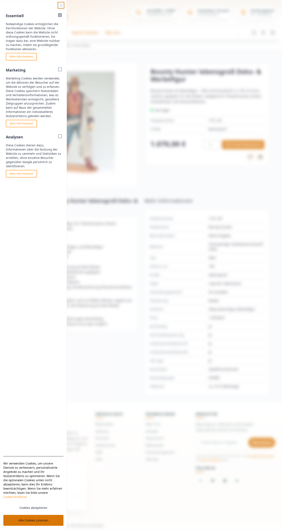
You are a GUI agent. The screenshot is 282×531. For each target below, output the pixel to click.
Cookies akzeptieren (33, 508)
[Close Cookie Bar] (60, 5)
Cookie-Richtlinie (15, 497)
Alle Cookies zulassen (33, 520)
